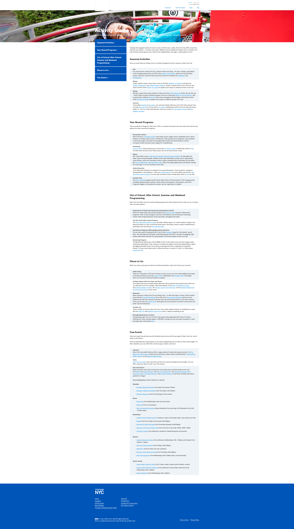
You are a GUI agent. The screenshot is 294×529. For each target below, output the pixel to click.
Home (97, 499)
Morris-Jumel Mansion (164, 372)
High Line (141, 311)
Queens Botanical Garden (145, 440)
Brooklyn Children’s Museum (146, 391)
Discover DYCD (170, 213)
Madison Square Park (154, 311)
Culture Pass (152, 301)
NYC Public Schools (127, 505)
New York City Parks (139, 362)
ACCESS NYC (125, 501)
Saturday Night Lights (155, 162)
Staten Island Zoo (142, 473)
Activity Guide (180, 7)
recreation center (170, 148)
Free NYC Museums (148, 297)
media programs (166, 172)
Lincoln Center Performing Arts (147, 418)
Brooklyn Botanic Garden (143, 288)
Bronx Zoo (140, 401)
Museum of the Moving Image (146, 452)
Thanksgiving (137, 78)
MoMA (137, 372)
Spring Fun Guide (142, 99)
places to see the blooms (183, 95)
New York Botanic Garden (180, 285)
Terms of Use (184, 520)
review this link (138, 250)
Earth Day (152, 97)
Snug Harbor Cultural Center (146, 464)
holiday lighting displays (157, 85)
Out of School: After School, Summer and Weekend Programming (109, 60)
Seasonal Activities (105, 43)
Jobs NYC (124, 499)
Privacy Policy (194, 520)
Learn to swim (137, 148)
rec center (161, 107)
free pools (152, 105)
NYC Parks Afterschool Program (146, 222)
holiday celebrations (139, 85)
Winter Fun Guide (152, 87)
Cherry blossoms (175, 93)
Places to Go (102, 70)
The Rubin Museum (150, 374)
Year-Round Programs (106, 50)
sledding (171, 83)
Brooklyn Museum (167, 374)
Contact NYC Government (129, 503)
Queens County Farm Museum (165, 288)
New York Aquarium (143, 455)
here (152, 321)
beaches (143, 105)
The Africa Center (142, 431)
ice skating (178, 83)
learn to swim (143, 107)
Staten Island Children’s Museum (147, 468)
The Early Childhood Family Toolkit (106, 508)
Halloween (181, 76)
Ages (191, 7)
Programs (168, 7)
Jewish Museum (148, 372)
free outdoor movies (180, 109)
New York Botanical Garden (146, 408)
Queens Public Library (154, 356)
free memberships (141, 162)
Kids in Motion (140, 180)
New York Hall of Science (145, 445)
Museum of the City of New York (147, 428)
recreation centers (149, 137)
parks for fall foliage (168, 73)
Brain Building (99, 505)
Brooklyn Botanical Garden (145, 387)
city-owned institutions (174, 297)
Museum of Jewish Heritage (146, 424)
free (192, 148)
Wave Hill (140, 405)
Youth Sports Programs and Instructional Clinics (164, 156)
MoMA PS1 (140, 449)
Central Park (158, 276)
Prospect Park (179, 276)
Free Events (102, 77)
